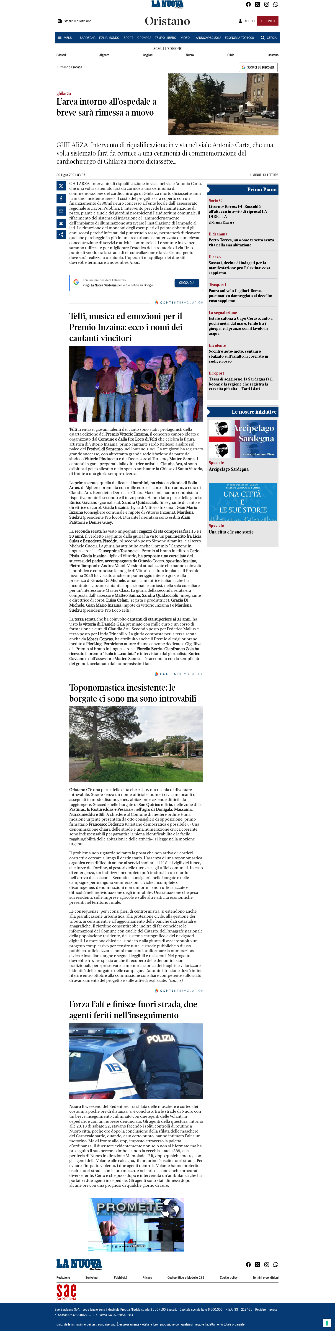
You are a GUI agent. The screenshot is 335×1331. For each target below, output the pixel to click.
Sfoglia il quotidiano (78, 21)
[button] (136, 1224)
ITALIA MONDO (109, 38)
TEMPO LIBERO (165, 38)
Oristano (273, 55)
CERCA (272, 38)
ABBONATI (268, 21)
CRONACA (144, 38)
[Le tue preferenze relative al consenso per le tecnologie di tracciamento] (327, 1323)
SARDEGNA (87, 38)
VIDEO (185, 38)
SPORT (128, 38)
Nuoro (190, 55)
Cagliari (147, 55)
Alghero (104, 55)
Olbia (230, 55)
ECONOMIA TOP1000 (239, 38)
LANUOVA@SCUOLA (207, 38)
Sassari (61, 55)
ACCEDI (250, 21)
